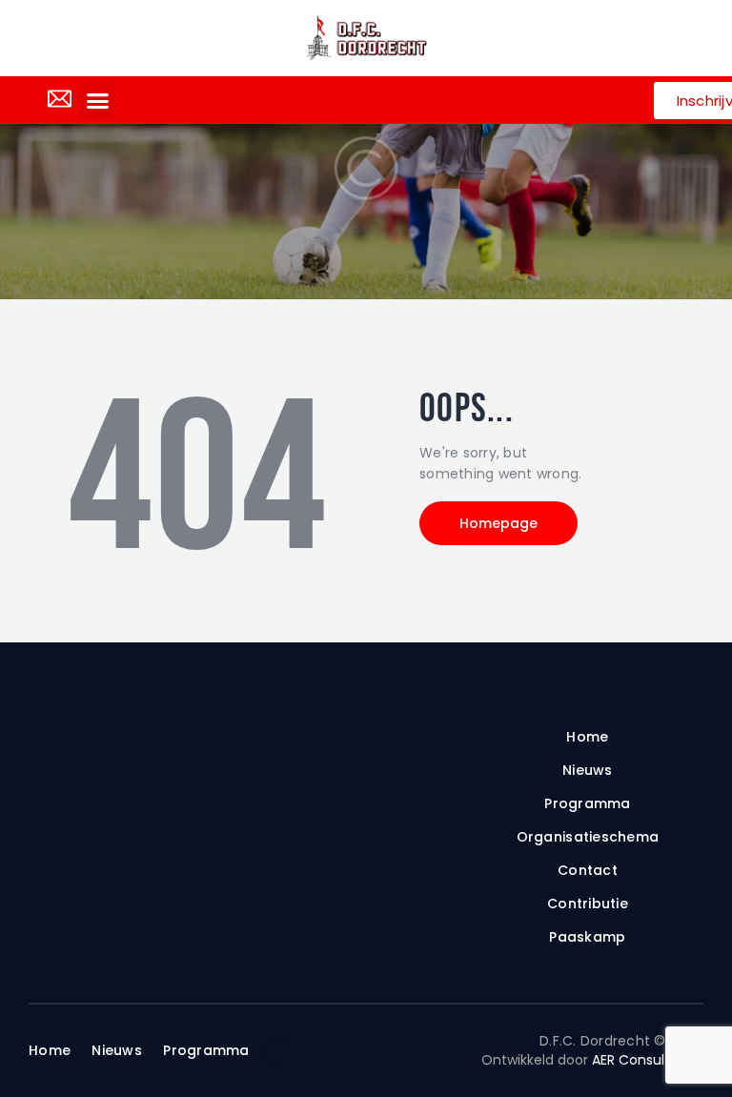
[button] (97, 100)
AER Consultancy (647, 1059)
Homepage (498, 523)
